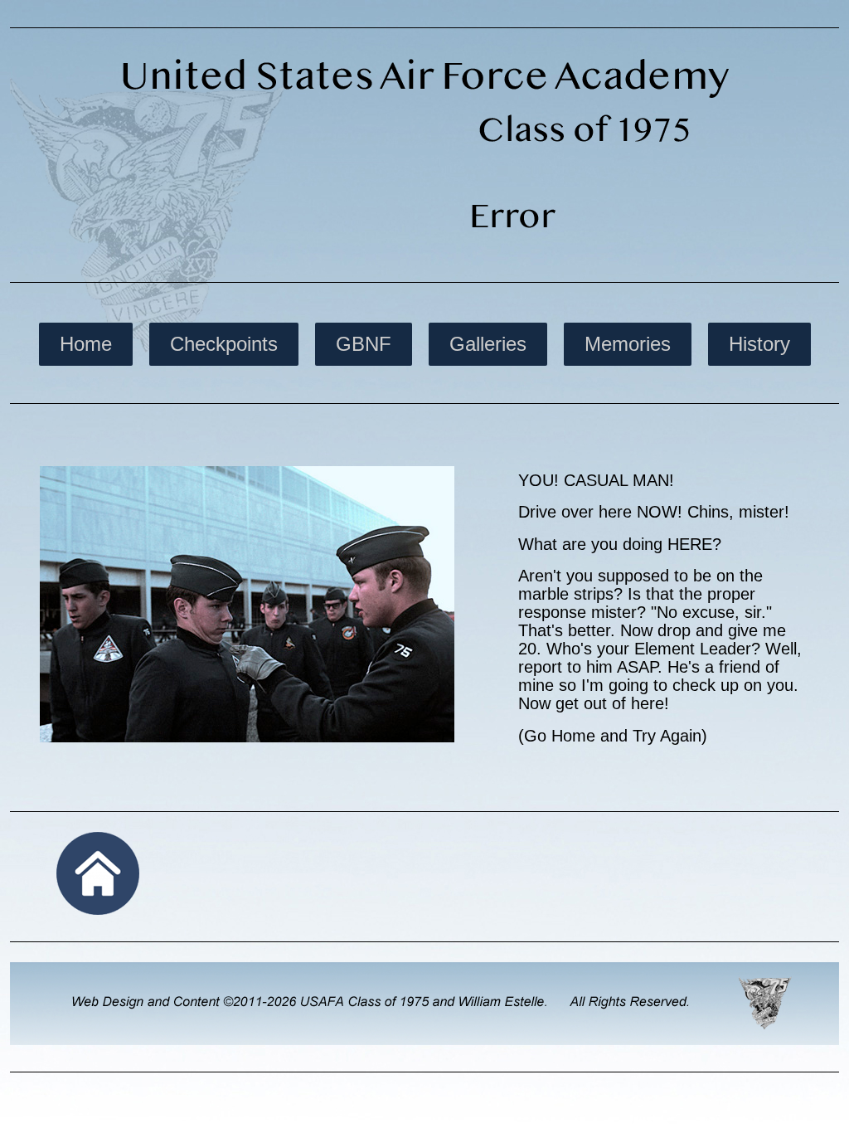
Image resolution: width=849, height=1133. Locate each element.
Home (86, 344)
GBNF (363, 344)
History (759, 344)
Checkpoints (224, 344)
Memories (628, 344)
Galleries (487, 344)
